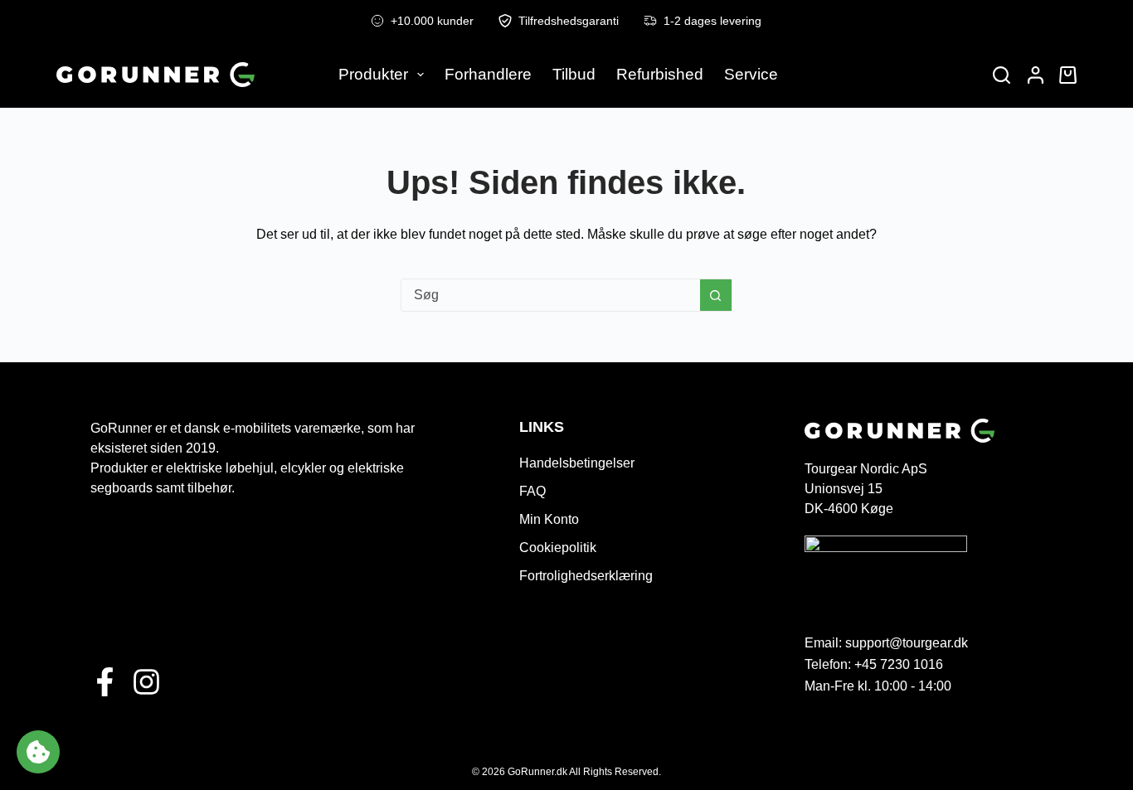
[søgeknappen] (716, 295)
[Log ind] (1035, 75)
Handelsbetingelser (577, 463)
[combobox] (550, 295)
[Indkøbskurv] (1065, 75)
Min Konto (549, 519)
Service (751, 74)
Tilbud (574, 74)
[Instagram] (146, 681)
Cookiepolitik (557, 547)
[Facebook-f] (104, 681)
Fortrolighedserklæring (586, 576)
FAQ (532, 491)
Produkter (373, 74)
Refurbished (659, 74)
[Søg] (1001, 75)
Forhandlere (488, 74)
